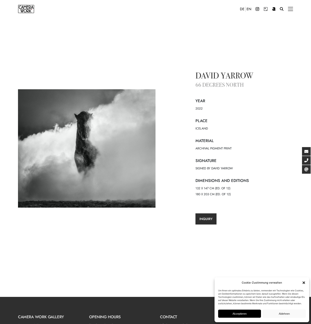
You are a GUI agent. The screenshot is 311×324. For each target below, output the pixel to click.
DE (242, 9)
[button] (304, 282)
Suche (281, 9)
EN (249, 9)
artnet (274, 9)
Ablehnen (284, 313)
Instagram (257, 9)
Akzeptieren (240, 313)
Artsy (265, 9)
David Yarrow (224, 76)
